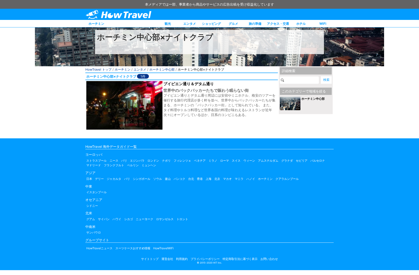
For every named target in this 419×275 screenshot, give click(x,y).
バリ (127, 179)
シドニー (92, 206)
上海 (208, 179)
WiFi (322, 23)
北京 (217, 179)
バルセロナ (317, 160)
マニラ (239, 179)
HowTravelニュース (99, 248)
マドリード (93, 165)
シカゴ (128, 219)
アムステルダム (268, 160)
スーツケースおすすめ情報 (132, 248)
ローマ (224, 160)
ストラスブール (96, 160)
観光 (168, 23)
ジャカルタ (114, 179)
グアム (90, 219)
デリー (99, 179)
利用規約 (182, 259)
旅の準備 (255, 23)
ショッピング (211, 23)
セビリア (301, 160)
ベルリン (133, 165)
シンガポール (141, 179)
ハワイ (117, 219)
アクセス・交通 (278, 23)
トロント (182, 219)
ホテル (301, 23)
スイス (236, 160)
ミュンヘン (149, 165)
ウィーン (249, 160)
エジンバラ (137, 160)
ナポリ (166, 160)
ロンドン (153, 160)
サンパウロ (93, 232)
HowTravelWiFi (163, 248)
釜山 (168, 179)
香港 (200, 179)
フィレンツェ (182, 160)
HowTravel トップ (98, 69)
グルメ (233, 23)
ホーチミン (96, 23)
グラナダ (287, 160)
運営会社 (167, 259)
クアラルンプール (287, 179)
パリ (124, 160)
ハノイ (250, 179)
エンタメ (189, 23)
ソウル (157, 179)
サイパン (104, 219)
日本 (89, 179)
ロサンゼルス (165, 219)
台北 (191, 179)
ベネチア (200, 160)
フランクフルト (114, 165)
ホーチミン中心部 (162, 69)
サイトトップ (150, 259)
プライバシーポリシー (205, 259)
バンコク (179, 179)
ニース (114, 160)
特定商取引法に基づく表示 (240, 259)
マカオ (227, 179)
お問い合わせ (269, 259)
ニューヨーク (144, 219)
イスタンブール (96, 192)
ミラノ (213, 160)
